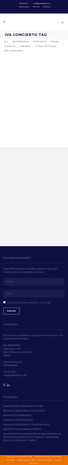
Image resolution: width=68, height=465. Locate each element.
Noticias (36, 7)
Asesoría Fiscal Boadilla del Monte (22, 429)
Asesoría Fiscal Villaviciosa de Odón (23, 406)
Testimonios (24, 7)
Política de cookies (44, 460)
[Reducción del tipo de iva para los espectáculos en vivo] (27, 75)
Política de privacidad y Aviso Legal (33, 303)
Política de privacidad (26, 460)
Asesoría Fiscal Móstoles (17, 415)
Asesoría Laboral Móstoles (18, 419)
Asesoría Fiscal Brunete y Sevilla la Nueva (26, 424)
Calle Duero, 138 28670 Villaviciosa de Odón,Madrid (17, 352)
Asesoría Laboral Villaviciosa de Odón (24, 410)
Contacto (47, 7)
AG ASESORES (11, 345)
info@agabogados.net (42, 3)
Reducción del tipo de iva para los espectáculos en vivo (25, 103)
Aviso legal (10, 460)
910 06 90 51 (23, 3)
